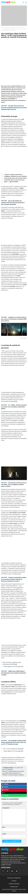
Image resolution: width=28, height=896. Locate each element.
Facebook (6, 784)
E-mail (4, 834)
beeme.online (17, 574)
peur (18, 771)
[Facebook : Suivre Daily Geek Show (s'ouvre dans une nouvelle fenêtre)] (3, 871)
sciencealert (9, 769)
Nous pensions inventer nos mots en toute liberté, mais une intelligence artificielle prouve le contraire (13, 484)
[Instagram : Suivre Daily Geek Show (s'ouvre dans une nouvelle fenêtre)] (7, 871)
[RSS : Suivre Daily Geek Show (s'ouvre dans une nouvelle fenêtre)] (12, 871)
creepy (9, 771)
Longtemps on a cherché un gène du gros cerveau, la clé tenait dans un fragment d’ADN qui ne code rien (13, 319)
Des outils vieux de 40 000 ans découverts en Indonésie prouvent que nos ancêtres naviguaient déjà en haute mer (14, 107)
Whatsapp (6, 795)
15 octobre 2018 (19, 751)
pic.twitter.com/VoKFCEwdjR (10, 664)
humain (11, 773)
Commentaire (6, 808)
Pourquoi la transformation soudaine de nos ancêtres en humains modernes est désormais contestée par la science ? (13, 579)
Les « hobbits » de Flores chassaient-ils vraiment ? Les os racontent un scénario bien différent (14, 406)
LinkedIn (6, 787)
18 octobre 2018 (19, 666)
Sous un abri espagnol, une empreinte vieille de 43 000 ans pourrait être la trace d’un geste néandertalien (12, 202)
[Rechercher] (23, 2)
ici (6, 144)
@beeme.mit (8, 692)
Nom (3, 827)
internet (22, 771)
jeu (3, 773)
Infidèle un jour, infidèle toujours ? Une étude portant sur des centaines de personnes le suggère (13, 672)
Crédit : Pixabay (24, 338)
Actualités (21, 774)
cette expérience (12, 763)
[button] (26, 2)
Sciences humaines (13, 774)
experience (16, 773)
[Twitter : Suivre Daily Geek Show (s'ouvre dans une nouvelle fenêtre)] (17, 871)
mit (20, 773)
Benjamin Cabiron (8, 767)
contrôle (6, 773)
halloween (14, 771)
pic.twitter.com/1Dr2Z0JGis (17, 748)
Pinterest (6, 789)
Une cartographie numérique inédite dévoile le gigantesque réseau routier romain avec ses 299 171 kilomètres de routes (13, 742)
